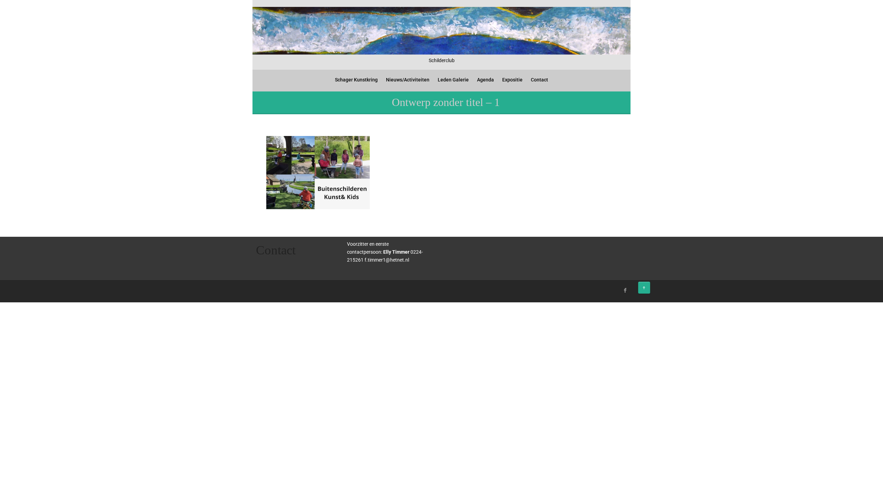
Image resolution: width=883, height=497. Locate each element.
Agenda (485, 79)
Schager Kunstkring (356, 79)
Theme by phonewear (282, 289)
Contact (539, 79)
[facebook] (625, 290)
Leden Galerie (453, 79)
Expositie (512, 79)
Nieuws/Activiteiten (407, 79)
